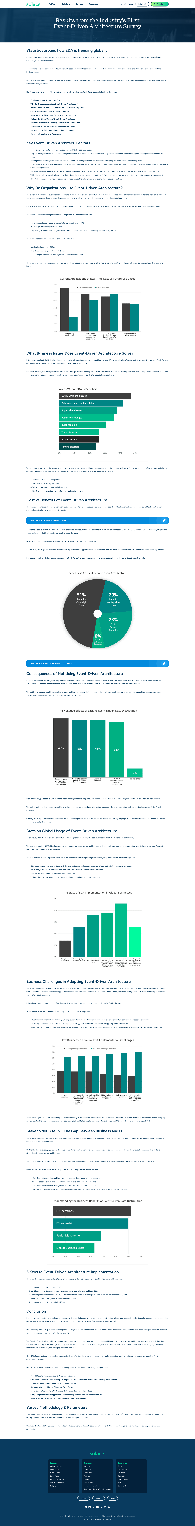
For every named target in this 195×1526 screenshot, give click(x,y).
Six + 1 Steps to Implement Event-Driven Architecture (52, 1376)
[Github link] (105, 1507)
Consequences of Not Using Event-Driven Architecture (53, 115)
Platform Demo (159, 4)
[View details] (33, 4)
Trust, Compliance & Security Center (97, 1489)
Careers (87, 1466)
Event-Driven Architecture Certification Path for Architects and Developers (61, 1391)
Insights (53, 1486)
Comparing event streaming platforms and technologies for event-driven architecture (66, 1395)
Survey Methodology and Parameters (45, 134)
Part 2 (76, 1383)
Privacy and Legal (90, 1486)
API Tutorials (122, 1469)
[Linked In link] (89, 1507)
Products (53, 1463)
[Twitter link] (93, 1507)
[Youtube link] (97, 1507)
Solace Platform (56, 1466)
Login (131, 4)
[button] (57, 3)
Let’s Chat (142, 4)
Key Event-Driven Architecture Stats (45, 100)
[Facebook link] (86, 1507)
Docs (120, 1466)
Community (122, 1486)
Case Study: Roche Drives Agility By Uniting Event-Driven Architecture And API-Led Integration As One (73, 1380)
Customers (88, 1473)
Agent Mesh (54, 1469)
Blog (119, 1483)
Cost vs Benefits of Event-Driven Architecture (49, 111)
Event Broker (55, 1473)
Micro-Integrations (57, 1479)
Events (86, 1479)
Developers (122, 1463)
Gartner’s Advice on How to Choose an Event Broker (52, 1387)
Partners (87, 1476)
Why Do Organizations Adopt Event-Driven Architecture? (54, 104)
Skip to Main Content (10, 2)
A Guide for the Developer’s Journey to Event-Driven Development (58, 1398)
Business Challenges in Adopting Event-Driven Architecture (55, 123)
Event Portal (54, 1476)
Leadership (88, 1469)
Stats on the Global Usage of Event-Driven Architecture (53, 119)
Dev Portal (121, 1473)
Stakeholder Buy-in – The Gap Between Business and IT (53, 126)
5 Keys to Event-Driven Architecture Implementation (52, 130)
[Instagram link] (101, 1507)
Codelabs (121, 1476)
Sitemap (108, 1519)
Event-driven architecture (37, 57)
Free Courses (123, 1479)
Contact (99, 1498)
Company (88, 1463)
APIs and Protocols (57, 1483)
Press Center (88, 1483)
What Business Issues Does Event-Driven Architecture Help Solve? (57, 108)
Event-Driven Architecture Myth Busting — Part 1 (51, 1383)
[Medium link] (109, 1507)
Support (84, 1498)
